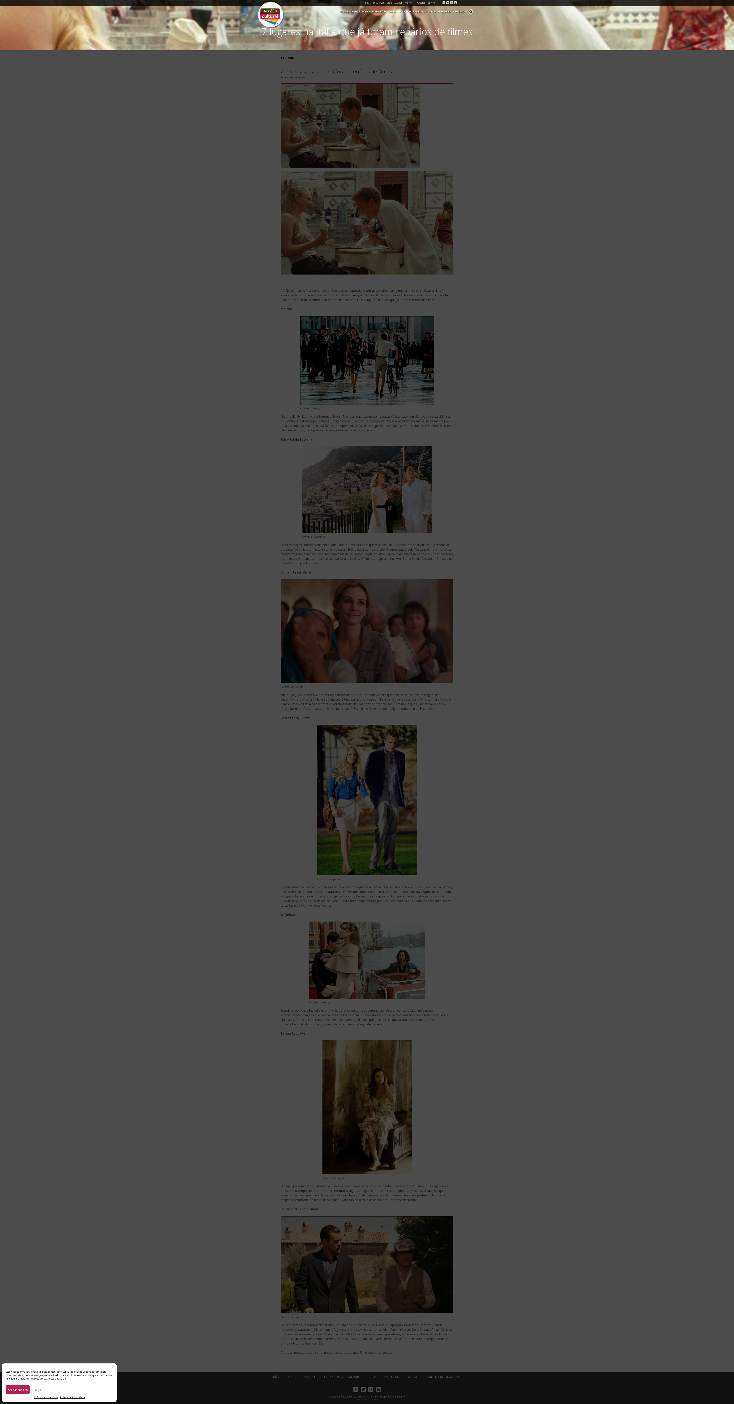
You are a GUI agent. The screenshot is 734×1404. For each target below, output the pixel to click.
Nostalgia (460, 11)
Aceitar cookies (18, 1390)
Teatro (355, 11)
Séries (392, 11)
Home (367, 3)
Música (343, 11)
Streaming (444, 11)
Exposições (379, 11)
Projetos (408, 3)
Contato (431, 3)
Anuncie (398, 3)
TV (399, 11)
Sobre (389, 3)
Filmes (366, 11)
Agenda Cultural (424, 11)
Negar (38, 1390)
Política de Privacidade (46, 1397)
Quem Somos (378, 3)
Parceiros (421, 3)
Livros (407, 11)
